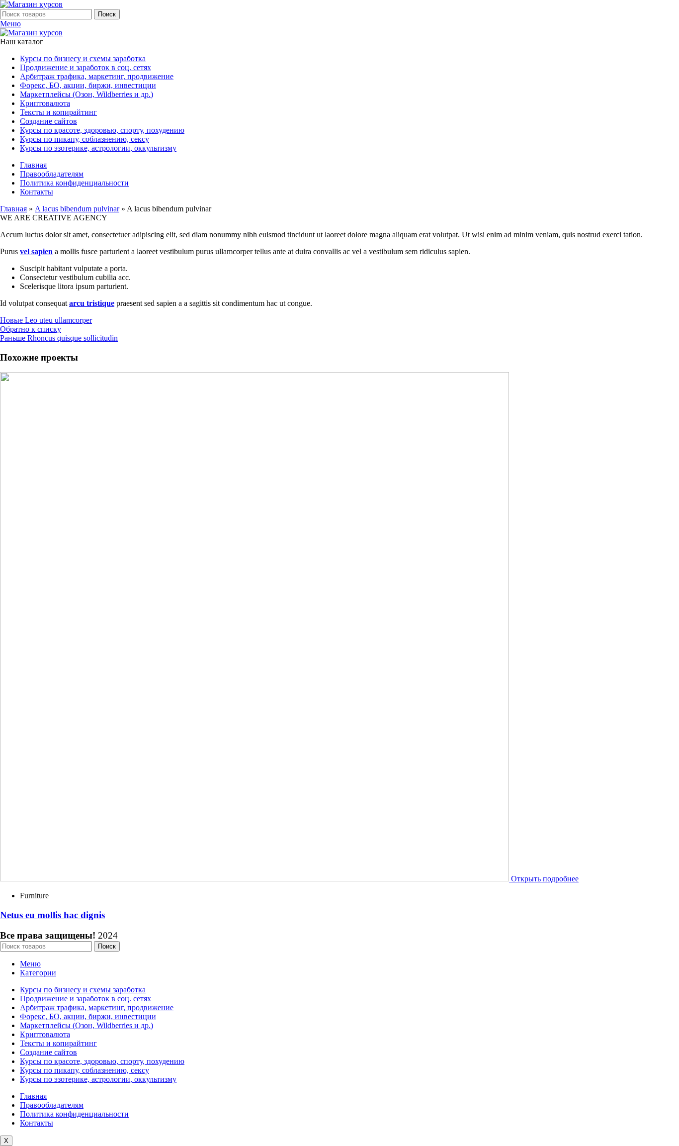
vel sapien (36, 251)
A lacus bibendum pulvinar (77, 208)
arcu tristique (91, 303)
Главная (13, 208)
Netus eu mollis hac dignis (52, 915)
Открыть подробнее (545, 878)
